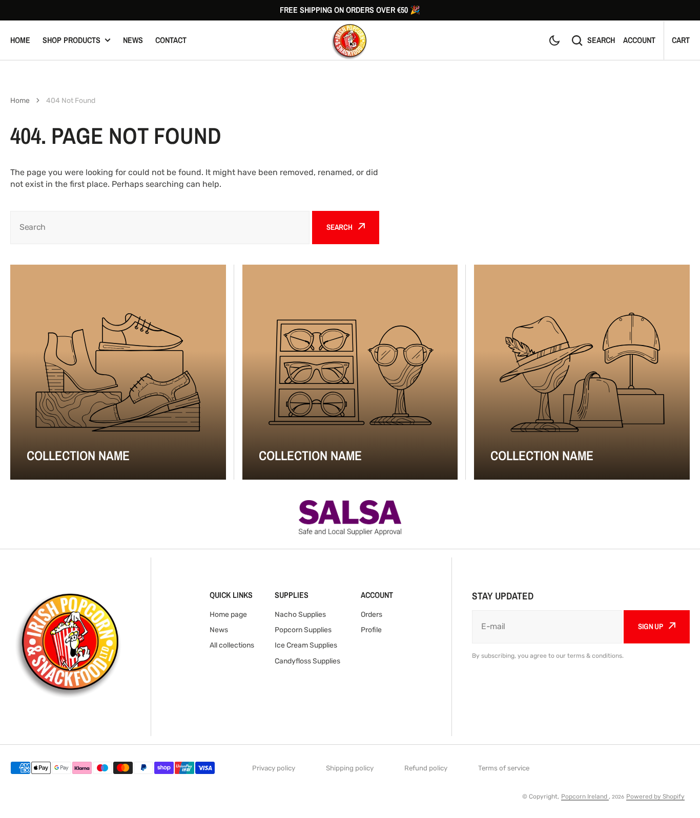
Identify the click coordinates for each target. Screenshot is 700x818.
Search (601, 40)
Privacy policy (273, 768)
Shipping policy (350, 768)
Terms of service (503, 768)
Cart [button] (681, 40)
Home (20, 40)
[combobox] (160, 227)
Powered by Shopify (655, 796)
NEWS (133, 40)
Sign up (650, 626)
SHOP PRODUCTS (71, 40)
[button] (554, 40)
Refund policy (425, 768)
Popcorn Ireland (585, 796)
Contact (171, 40)
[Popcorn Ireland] (350, 40)
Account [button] (639, 40)
